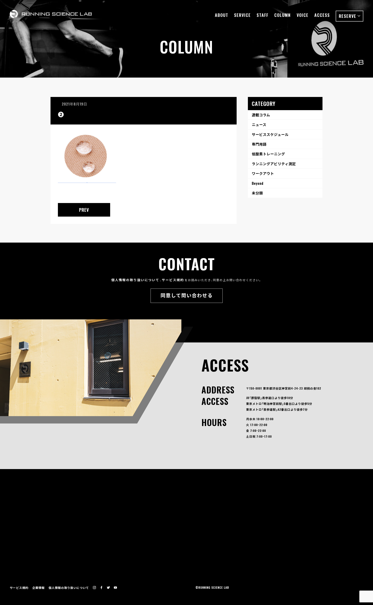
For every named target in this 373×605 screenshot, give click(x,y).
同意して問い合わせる (186, 295)
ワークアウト (263, 173)
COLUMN (282, 15)
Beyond (257, 183)
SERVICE (242, 15)
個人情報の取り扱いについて (135, 279)
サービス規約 (173, 279)
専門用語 (259, 144)
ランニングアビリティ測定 (274, 163)
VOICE (303, 15)
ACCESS (322, 15)
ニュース (259, 124)
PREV (84, 210)
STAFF (262, 15)
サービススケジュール (270, 134)
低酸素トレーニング (268, 153)
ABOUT (221, 15)
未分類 (257, 192)
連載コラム (261, 114)
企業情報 (38, 587)
